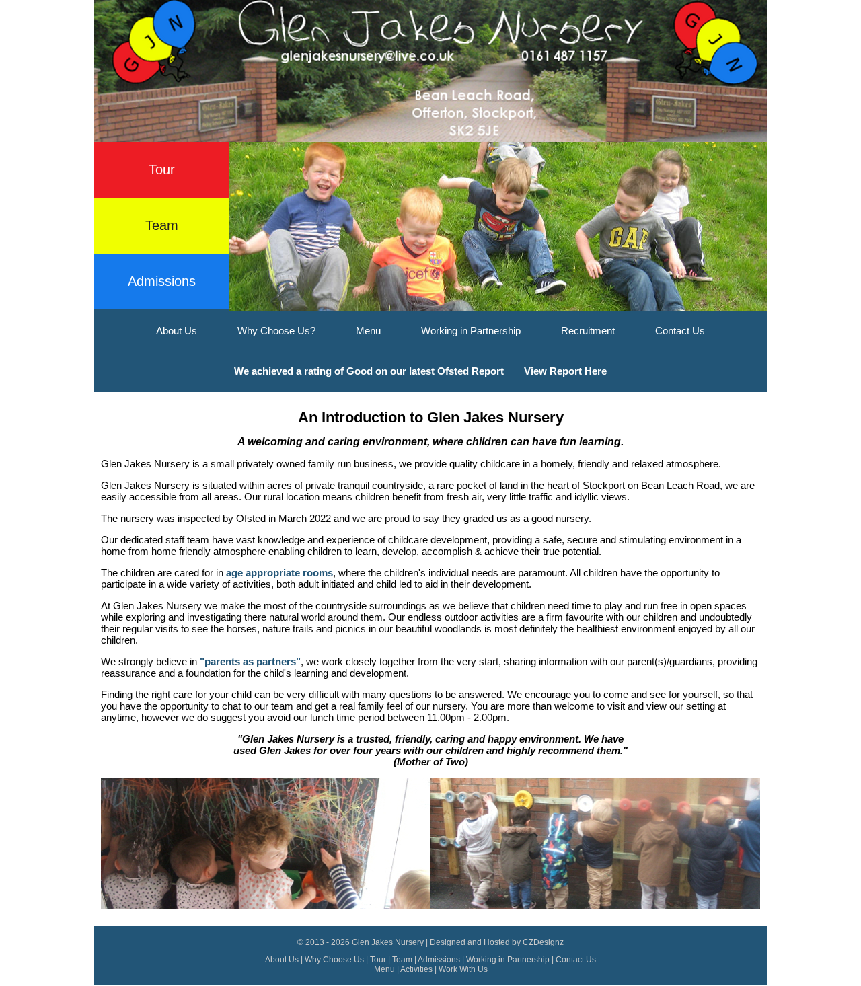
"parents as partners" (250, 661)
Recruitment (588, 330)
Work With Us (463, 969)
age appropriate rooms (279, 572)
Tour (162, 169)
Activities (416, 969)
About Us (176, 330)
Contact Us (680, 330)
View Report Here (565, 371)
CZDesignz (543, 942)
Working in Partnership (471, 330)
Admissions (162, 281)
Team (161, 225)
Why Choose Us (334, 959)
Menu (368, 330)
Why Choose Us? (276, 330)
